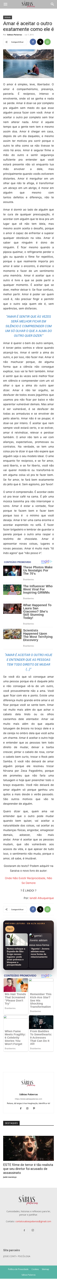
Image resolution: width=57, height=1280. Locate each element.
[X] (40, 42)
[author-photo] (28, 1090)
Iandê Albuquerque (42, 898)
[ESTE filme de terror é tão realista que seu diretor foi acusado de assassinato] (28, 1137)
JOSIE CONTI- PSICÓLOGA (16, 1256)
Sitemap (45, 1269)
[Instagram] (28, 1109)
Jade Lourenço (9, 1177)
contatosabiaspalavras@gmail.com (33, 1221)
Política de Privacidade (18, 1269)
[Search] (52, 4)
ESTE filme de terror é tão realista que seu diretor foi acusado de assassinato (28, 1169)
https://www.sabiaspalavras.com (28, 1099)
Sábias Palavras (14, 34)
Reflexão (8, 17)
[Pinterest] (35, 1109)
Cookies (35, 1269)
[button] (5, 4)
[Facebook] (33, 42)
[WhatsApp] (47, 42)
